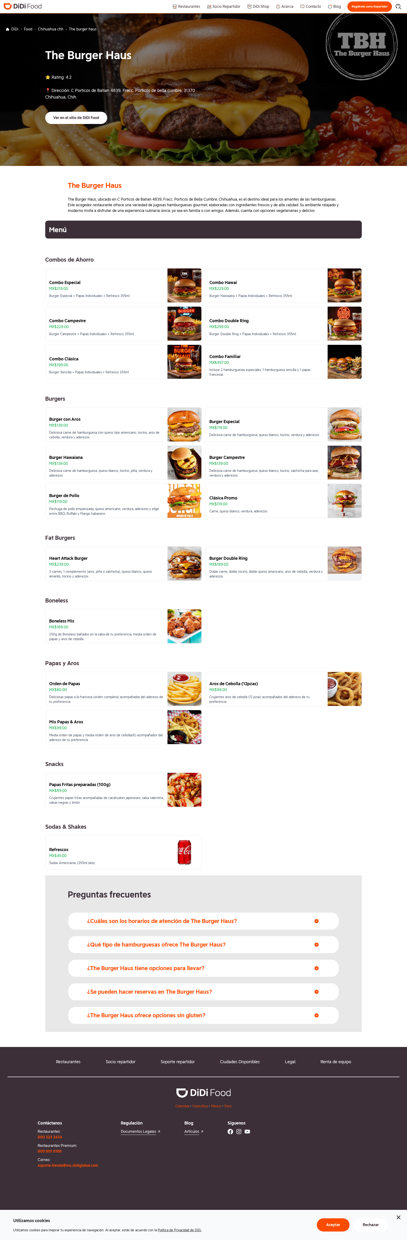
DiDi (14, 29)
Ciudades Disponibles (240, 1061)
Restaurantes (68, 1061)
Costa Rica (200, 1106)
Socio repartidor (120, 1061)
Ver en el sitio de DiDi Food (76, 117)
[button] (369, 6)
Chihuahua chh (50, 29)
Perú (228, 1106)
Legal (290, 1061)
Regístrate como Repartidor (370, 6)
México (216, 1106)
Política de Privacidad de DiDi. (180, 1230)
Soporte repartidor (178, 1061)
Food (28, 29)
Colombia (182, 1106)
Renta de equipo (336, 1061)
